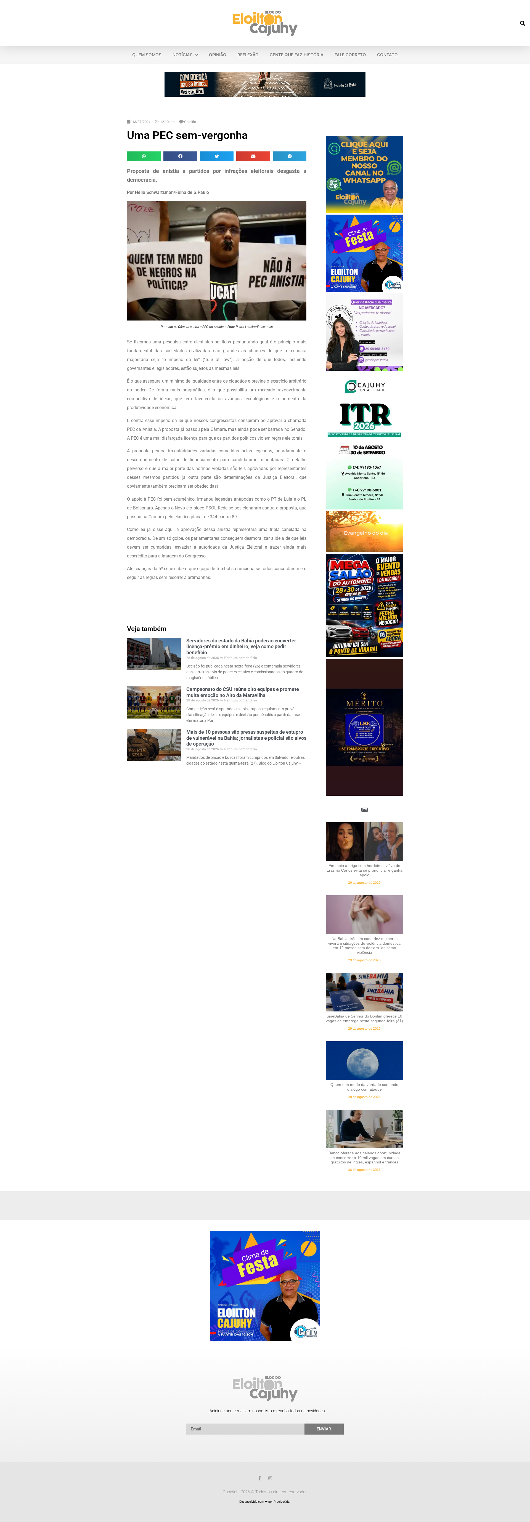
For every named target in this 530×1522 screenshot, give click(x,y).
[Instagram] (270, 1478)
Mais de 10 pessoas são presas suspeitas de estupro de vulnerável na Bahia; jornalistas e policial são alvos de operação (246, 738)
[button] (522, 23)
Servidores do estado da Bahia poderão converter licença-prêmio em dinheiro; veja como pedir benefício (241, 646)
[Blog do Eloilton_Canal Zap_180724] (364, 211)
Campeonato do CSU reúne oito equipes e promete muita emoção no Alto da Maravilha (242, 692)
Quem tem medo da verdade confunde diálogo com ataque (364, 1086)
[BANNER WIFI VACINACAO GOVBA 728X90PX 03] (265, 95)
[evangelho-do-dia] (364, 550)
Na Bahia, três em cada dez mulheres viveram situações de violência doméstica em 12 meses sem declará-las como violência (364, 945)
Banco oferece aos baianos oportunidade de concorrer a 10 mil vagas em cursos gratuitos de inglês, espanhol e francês (364, 1158)
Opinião (190, 122)
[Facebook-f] (260, 1478)
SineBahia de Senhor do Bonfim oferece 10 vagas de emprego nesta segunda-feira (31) (364, 1018)
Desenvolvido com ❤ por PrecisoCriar (265, 1502)
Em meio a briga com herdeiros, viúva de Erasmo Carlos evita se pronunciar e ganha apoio (364, 870)
